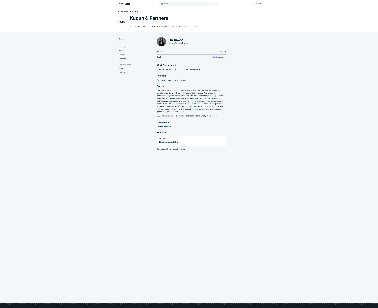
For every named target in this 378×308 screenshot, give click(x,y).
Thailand (133, 11)
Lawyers (122, 55)
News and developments (124, 60)
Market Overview (125, 65)
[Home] (136, 4)
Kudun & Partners (175, 43)
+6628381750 (220, 52)
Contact (122, 73)
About (121, 51)
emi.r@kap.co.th (219, 57)
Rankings (124, 11)
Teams (121, 69)
